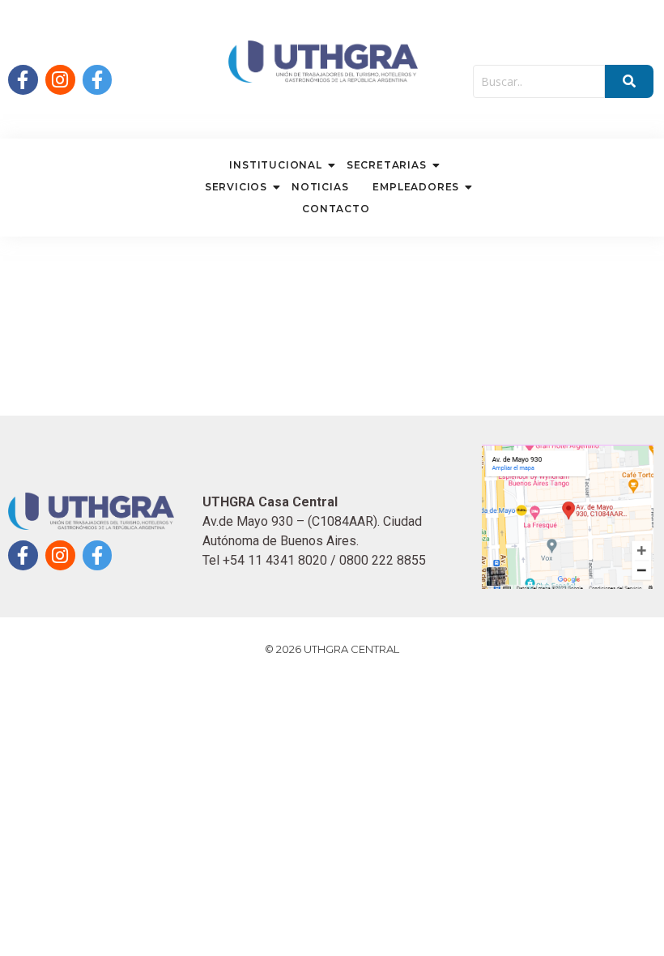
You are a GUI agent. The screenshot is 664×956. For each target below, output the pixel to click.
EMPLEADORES (415, 187)
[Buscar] (629, 81)
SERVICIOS (236, 187)
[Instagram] (60, 80)
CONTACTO (335, 209)
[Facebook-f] (23, 80)
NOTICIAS (320, 187)
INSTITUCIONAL (275, 165)
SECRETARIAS (387, 165)
